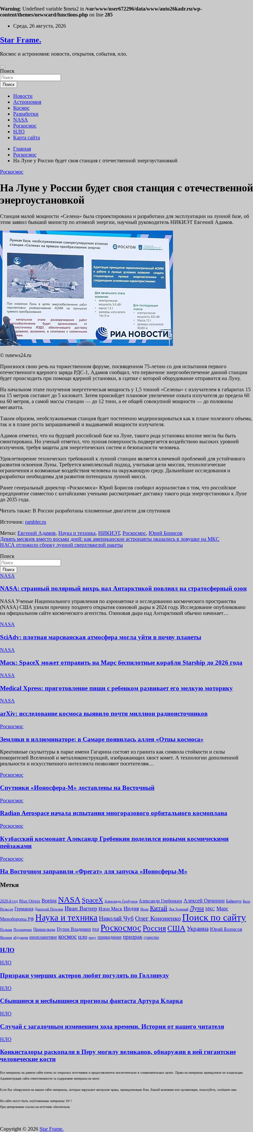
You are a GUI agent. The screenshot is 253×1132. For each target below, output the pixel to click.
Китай (158, 908)
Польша (6, 929)
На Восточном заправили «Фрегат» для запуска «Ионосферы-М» (93, 871)
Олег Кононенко (158, 918)
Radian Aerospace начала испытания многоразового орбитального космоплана (113, 813)
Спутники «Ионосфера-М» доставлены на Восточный (77, 787)
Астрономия (27, 102)
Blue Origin (29, 901)
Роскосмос (25, 125)
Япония (6, 937)
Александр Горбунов (120, 901)
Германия (23, 908)
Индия (131, 908)
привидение (110, 937)
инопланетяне (43, 937)
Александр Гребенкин (160, 900)
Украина (198, 928)
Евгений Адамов (36, 533)
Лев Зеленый (178, 909)
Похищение (23, 929)
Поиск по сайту (214, 917)
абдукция (20, 937)
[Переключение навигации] (2, 67)
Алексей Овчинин (204, 900)
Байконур (233, 901)
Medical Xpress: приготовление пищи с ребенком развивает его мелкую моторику (116, 688)
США (176, 928)
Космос (21, 108)
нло (82, 936)
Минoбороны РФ (17, 919)
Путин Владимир (74, 929)
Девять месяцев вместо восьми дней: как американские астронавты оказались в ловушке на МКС (109, 539)
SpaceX (92, 900)
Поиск (7, 71)
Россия (154, 928)
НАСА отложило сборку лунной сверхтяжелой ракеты (61, 545)
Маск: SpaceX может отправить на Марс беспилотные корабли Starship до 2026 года (121, 662)
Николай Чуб (116, 918)
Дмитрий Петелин (49, 909)
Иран (144, 909)
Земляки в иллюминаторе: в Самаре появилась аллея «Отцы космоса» (102, 739)
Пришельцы (44, 929)
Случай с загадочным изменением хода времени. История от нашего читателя (112, 1026)
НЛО (19, 131)
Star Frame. (20, 40)
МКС (210, 908)
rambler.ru (35, 522)
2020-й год (9, 901)
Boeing (49, 900)
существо (151, 937)
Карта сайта (26, 137)
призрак (132, 937)
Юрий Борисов (166, 533)
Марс (222, 908)
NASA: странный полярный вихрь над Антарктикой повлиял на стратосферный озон (123, 588)
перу (92, 937)
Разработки (26, 114)
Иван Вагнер (81, 908)
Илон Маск (110, 908)
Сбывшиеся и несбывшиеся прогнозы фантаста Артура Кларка (91, 1000)
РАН (95, 929)
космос (67, 936)
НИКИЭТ (109, 533)
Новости (23, 96)
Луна (197, 908)
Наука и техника (77, 533)
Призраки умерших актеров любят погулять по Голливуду (84, 975)
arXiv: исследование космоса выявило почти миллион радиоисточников (104, 713)
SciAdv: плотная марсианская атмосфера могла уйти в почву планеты (100, 637)
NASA (20, 120)
